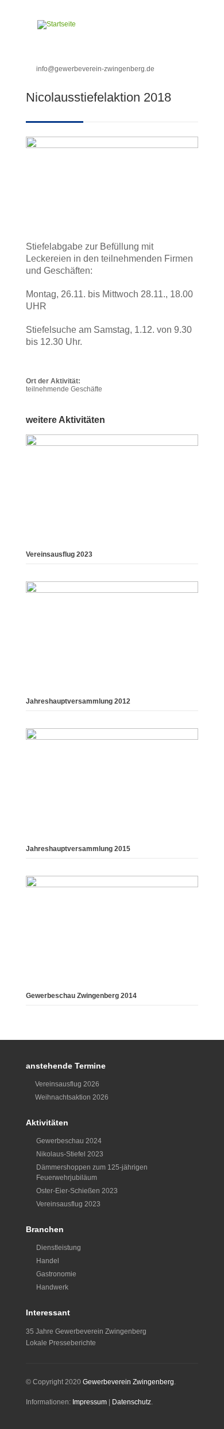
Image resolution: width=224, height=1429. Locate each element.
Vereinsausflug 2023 (59, 554)
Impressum (89, 1402)
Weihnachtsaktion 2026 (72, 1097)
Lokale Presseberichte (61, 1343)
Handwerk (52, 1287)
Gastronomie (56, 1274)
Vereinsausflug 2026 (67, 1084)
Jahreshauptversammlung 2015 (78, 849)
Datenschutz (131, 1402)
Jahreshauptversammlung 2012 (78, 701)
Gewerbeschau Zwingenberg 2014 (81, 996)
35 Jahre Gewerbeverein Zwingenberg (86, 1331)
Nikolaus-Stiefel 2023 (69, 1154)
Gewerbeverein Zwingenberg (128, 1382)
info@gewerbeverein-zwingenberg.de (95, 69)
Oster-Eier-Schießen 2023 (77, 1191)
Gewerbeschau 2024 (69, 1141)
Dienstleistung (58, 1248)
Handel (47, 1261)
